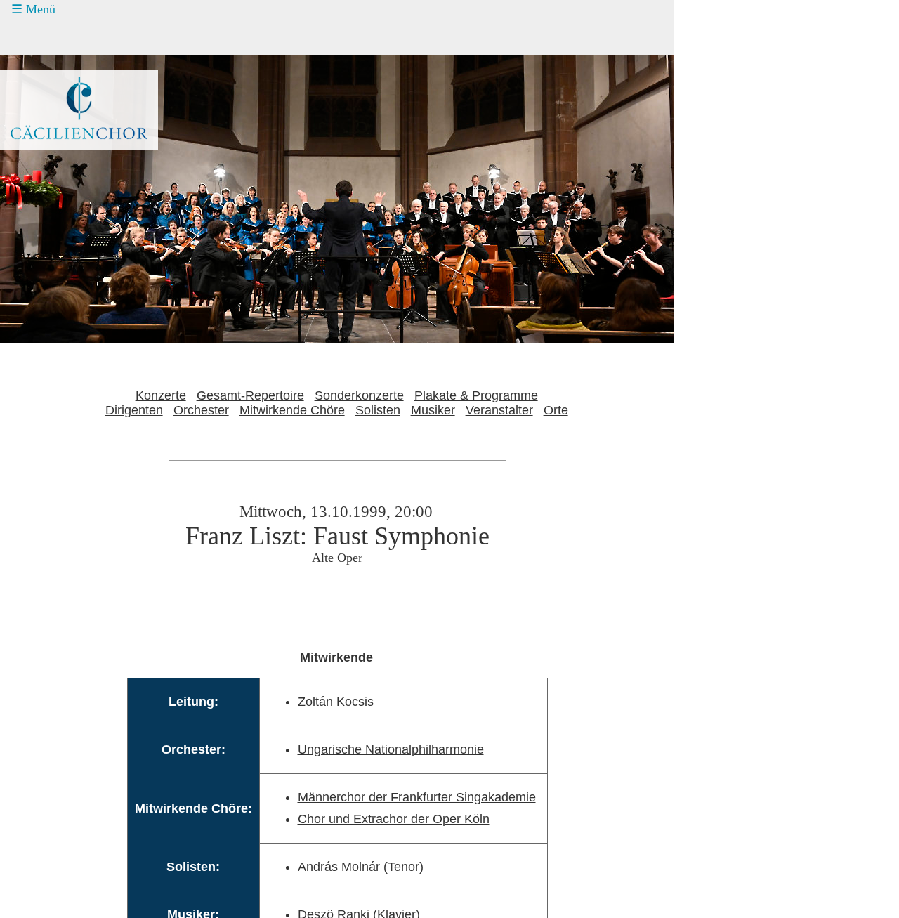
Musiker (433, 410)
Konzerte (51, 37)
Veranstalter (499, 410)
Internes (39, 169)
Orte (556, 410)
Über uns (51, 143)
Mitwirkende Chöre (292, 410)
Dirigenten (134, 410)
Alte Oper (337, 558)
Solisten (377, 410)
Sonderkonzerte (359, 395)
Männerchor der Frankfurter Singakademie (417, 797)
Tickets (36, 63)
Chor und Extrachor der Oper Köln (394, 819)
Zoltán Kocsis (336, 702)
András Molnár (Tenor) (361, 867)
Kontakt (47, 116)
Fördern (47, 90)
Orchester (201, 410)
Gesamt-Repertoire (250, 395)
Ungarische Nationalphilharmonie (391, 749)
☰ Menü (33, 9)
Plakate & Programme (476, 395)
